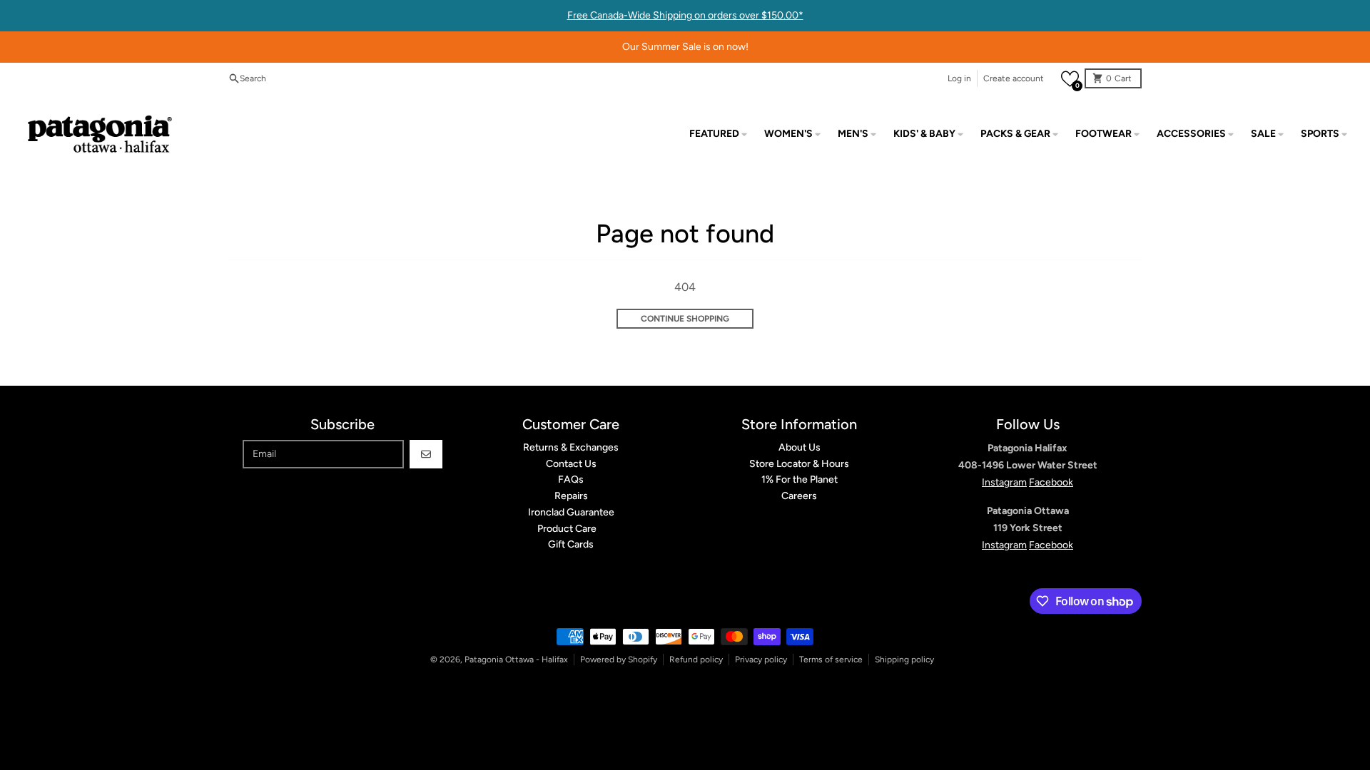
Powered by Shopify (618, 659)
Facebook (1051, 482)
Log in (959, 78)
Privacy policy (761, 659)
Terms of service (831, 659)
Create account (1013, 78)
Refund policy (696, 659)
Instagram (1004, 482)
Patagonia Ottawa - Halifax (516, 659)
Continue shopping (685, 319)
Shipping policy (904, 659)
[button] (1070, 79)
